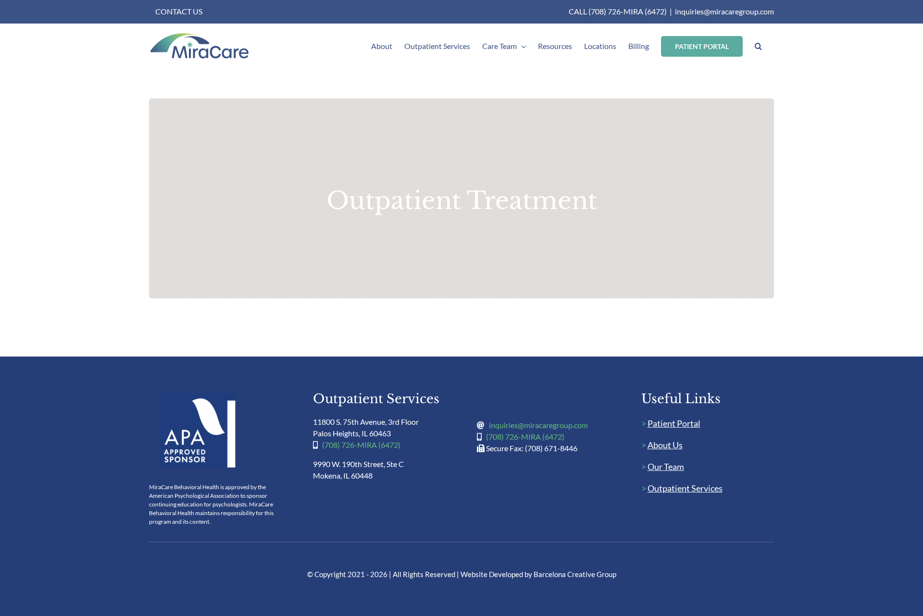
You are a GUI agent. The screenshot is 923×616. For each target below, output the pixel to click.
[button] (758, 46)
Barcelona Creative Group (575, 574)
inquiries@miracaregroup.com (724, 11)
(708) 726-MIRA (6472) (361, 444)
